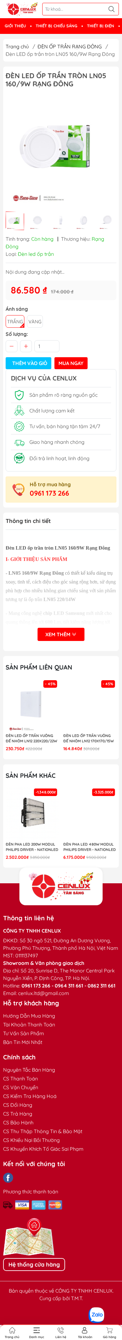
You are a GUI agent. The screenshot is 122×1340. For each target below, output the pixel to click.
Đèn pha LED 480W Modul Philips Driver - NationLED (90, 847)
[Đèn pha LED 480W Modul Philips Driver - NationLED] (90, 813)
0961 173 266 (49, 493)
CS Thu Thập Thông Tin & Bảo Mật (42, 1131)
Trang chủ (17, 46)
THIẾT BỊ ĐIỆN (100, 25)
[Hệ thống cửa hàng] (60, 886)
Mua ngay (71, 363)
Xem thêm (58, 634)
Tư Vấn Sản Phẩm (23, 1033)
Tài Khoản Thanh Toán (29, 1024)
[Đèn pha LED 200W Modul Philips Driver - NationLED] (32, 813)
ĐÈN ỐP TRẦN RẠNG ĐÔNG (70, 46)
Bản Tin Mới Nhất (22, 1042)
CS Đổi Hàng (17, 1105)
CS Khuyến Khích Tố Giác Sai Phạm (43, 1149)
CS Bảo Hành (18, 1122)
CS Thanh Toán (20, 1078)
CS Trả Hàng (17, 1114)
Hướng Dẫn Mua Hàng (29, 1016)
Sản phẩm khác (31, 775)
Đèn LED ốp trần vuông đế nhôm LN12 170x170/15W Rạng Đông (89, 738)
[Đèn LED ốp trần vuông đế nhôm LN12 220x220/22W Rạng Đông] (32, 705)
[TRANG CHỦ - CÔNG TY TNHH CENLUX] (22, 9)
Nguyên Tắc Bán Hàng (29, 1070)
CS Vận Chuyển (20, 1087)
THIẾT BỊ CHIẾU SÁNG (56, 25)
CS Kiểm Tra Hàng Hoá (30, 1096)
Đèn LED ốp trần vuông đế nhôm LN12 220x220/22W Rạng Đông (31, 738)
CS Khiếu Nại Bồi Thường (31, 1140)
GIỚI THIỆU (15, 25)
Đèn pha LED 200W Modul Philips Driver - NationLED (32, 847)
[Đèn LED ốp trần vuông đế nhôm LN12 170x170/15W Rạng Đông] (90, 705)
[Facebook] (8, 1178)
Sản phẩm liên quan (39, 667)
